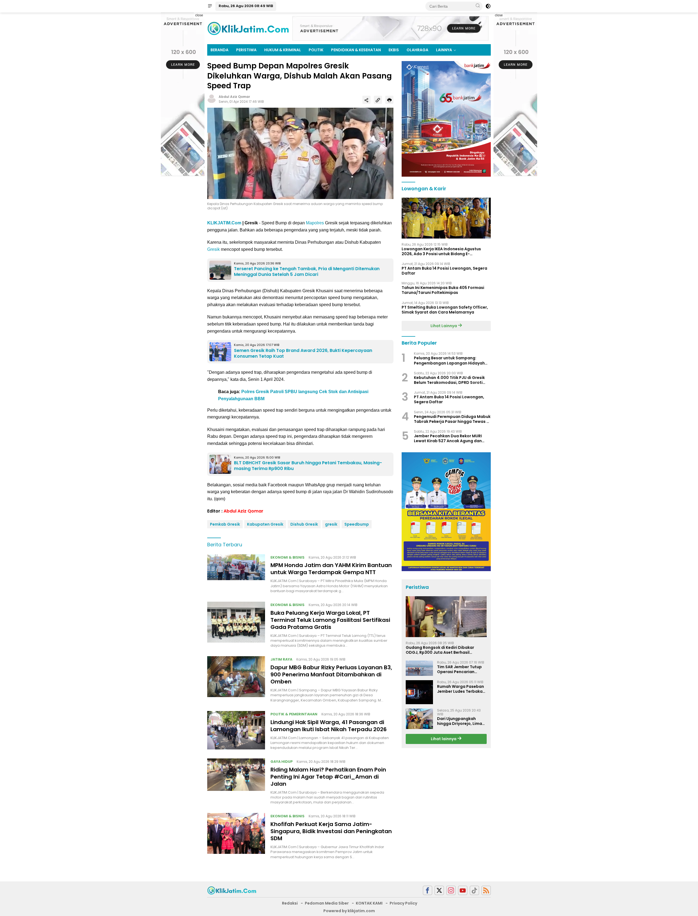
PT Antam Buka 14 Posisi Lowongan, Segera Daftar (444, 271)
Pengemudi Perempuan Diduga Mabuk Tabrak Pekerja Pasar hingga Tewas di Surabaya (452, 419)
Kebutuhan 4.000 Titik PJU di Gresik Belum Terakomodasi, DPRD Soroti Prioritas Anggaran (449, 380)
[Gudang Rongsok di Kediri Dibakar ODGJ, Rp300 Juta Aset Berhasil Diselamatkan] (446, 616)
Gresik (213, 249)
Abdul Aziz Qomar (234, 96)
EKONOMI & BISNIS (287, 557)
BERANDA (219, 50)
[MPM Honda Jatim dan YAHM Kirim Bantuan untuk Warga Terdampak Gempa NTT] (236, 573)
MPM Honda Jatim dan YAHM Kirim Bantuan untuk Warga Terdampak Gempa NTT (331, 568)
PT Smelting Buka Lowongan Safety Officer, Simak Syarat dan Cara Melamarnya (445, 309)
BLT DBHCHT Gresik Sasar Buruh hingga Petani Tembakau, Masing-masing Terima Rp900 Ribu (308, 466)
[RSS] (486, 890)
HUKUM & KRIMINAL (282, 50)
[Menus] (210, 6)
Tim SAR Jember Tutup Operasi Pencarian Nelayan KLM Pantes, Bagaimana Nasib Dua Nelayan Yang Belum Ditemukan (459, 669)
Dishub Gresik (304, 524)
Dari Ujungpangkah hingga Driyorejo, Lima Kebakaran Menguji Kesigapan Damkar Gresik (459, 721)
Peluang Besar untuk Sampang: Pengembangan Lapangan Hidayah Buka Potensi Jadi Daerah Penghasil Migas (450, 360)
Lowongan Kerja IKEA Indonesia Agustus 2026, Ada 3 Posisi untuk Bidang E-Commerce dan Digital (441, 251)
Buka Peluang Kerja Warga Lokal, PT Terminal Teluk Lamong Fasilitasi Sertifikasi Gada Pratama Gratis (330, 620)
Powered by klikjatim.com (349, 911)
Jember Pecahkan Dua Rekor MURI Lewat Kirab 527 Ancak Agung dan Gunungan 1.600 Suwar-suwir (448, 438)
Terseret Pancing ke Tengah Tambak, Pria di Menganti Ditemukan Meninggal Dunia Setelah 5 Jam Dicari (307, 272)
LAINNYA (444, 50)
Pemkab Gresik (225, 524)
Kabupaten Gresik (265, 524)
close (199, 15)
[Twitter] (439, 890)
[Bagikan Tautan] (366, 100)
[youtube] (462, 890)
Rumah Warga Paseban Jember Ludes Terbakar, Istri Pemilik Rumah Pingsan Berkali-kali (461, 689)
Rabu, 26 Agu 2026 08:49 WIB (246, 5)
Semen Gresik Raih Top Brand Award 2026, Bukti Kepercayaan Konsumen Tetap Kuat (303, 353)
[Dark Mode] (488, 6)
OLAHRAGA (417, 50)
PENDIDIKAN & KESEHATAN (356, 50)
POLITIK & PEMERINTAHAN (293, 714)
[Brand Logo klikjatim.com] (248, 28)
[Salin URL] (378, 100)
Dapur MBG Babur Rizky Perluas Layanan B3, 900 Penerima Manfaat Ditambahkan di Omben (331, 674)
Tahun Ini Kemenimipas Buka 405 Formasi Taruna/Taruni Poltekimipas (443, 290)
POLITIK (316, 50)
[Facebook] (427, 890)
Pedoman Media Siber (327, 903)
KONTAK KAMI (369, 903)
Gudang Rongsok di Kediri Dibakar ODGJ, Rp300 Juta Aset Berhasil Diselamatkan (440, 650)
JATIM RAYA (281, 659)
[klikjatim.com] (231, 890)
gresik (331, 524)
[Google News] (474, 890)
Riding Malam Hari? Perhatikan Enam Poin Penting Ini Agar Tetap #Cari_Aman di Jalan (328, 777)
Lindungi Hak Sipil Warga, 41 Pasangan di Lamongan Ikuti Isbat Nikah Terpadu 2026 (328, 725)
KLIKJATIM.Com (224, 223)
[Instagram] (451, 890)
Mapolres (315, 223)
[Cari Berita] (478, 6)
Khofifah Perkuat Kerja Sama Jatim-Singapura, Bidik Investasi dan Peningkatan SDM (331, 831)
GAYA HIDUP (281, 761)
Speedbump (356, 524)
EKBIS (394, 50)
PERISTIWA (246, 50)
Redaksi (290, 903)
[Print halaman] (389, 100)
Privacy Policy (403, 903)
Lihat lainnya (444, 739)
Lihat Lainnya (444, 326)
